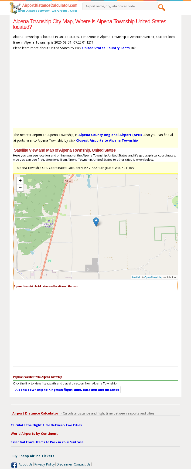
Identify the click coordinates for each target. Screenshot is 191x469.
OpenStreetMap (153, 277)
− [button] (20, 188)
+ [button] (20, 181)
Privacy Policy (44, 464)
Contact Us (82, 464)
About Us (26, 464)
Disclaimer (64, 464)
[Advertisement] (95, 91)
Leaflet (136, 277)
